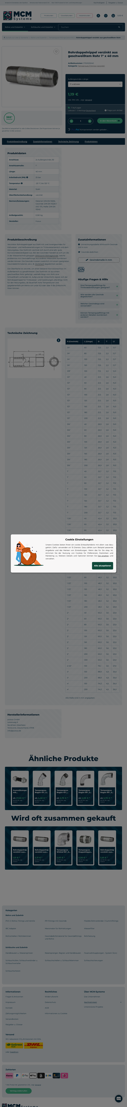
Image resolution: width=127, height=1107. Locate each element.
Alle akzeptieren (102, 566)
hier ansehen (103, 556)
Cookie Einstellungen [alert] (79, 539)
